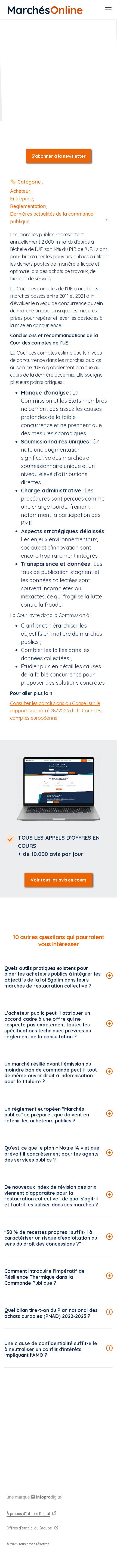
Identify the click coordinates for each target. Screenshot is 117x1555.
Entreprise (21, 198)
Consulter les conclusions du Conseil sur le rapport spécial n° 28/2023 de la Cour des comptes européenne (55, 710)
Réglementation (28, 206)
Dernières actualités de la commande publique (51, 218)
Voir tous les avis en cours (58, 880)
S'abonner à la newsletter (59, 156)
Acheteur (20, 191)
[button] (107, 9)
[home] (45, 9)
